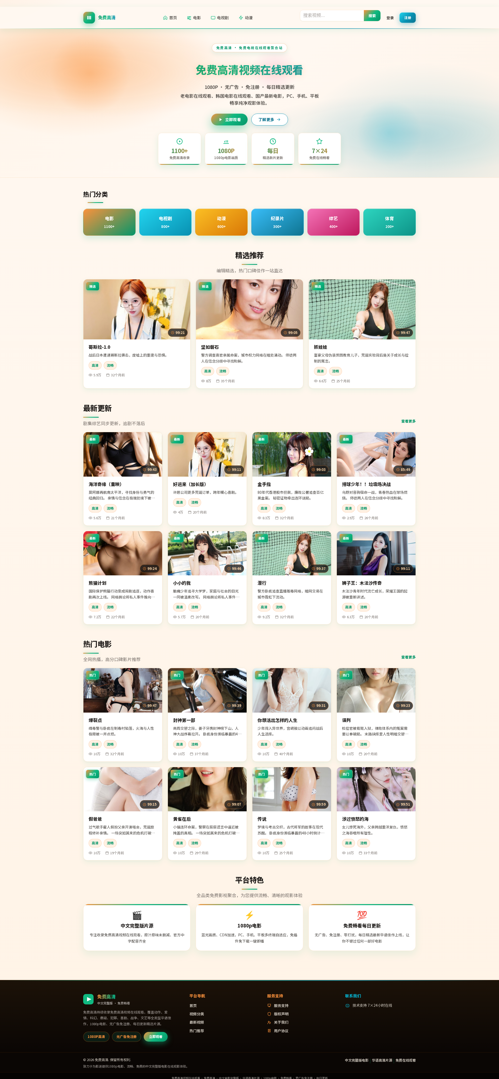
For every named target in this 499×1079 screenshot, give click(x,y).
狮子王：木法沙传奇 (362, 583)
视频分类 (196, 1013)
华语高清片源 (382, 1060)
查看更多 (408, 421)
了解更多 (266, 119)
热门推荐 (196, 1030)
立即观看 (233, 119)
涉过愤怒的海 (355, 818)
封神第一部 (184, 720)
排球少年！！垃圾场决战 (366, 484)
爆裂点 (95, 720)
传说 (262, 818)
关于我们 (281, 1022)
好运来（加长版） (190, 484)
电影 (197, 17)
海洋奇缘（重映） (106, 484)
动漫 (249, 17)
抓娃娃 (320, 347)
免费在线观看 (406, 1060)
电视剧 (223, 17)
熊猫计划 (97, 583)
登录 (390, 17)
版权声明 (281, 1013)
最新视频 (196, 1022)
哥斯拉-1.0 (99, 347)
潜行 (262, 583)
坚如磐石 (210, 347)
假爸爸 (95, 818)
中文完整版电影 (357, 1060)
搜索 (372, 15)
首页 (173, 17)
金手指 (264, 484)
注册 (407, 17)
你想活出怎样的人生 (277, 720)
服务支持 (281, 1005)
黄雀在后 (182, 818)
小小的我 (182, 583)
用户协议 (281, 1030)
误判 (346, 720)
